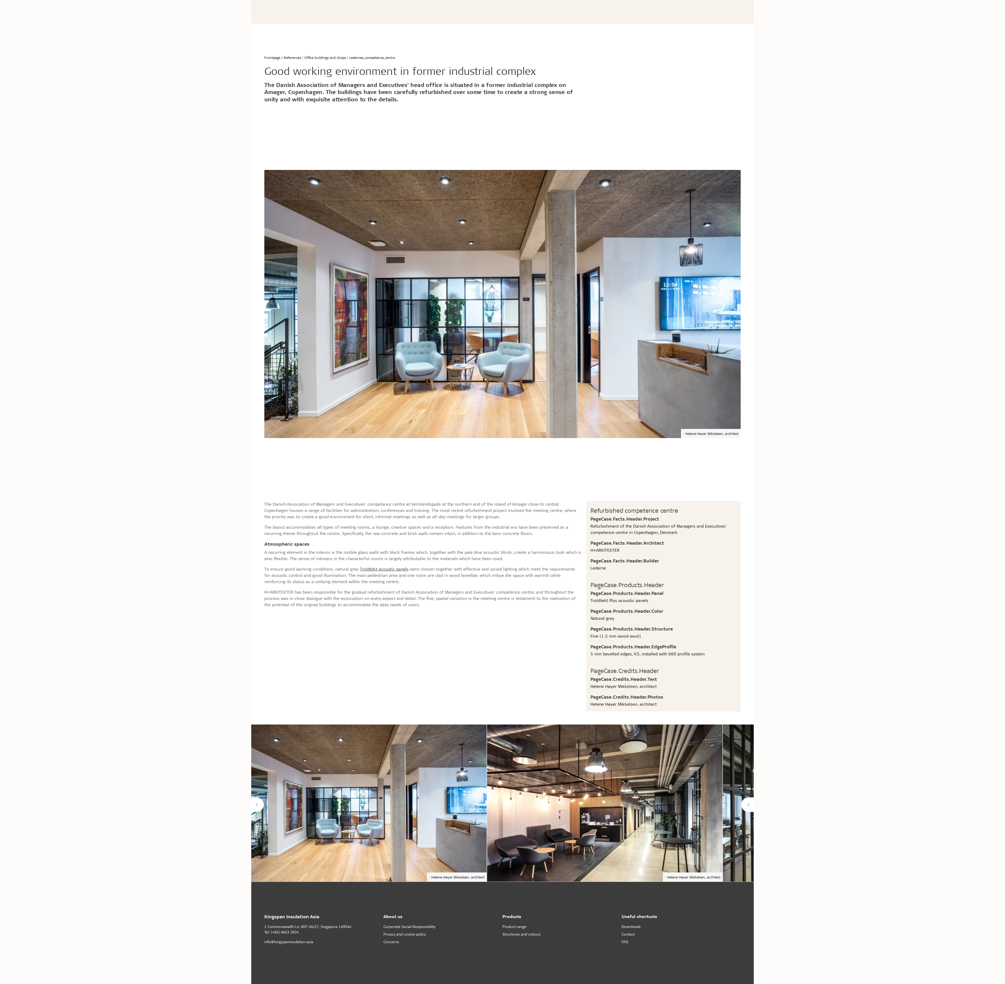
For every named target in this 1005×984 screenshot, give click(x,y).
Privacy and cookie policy (404, 934)
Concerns (391, 941)
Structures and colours (521, 934)
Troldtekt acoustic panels (384, 569)
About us (393, 916)
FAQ (625, 941)
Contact (628, 934)
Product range (514, 926)
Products (511, 916)
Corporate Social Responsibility (409, 926)
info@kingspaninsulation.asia (288, 941)
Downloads (631, 926)
